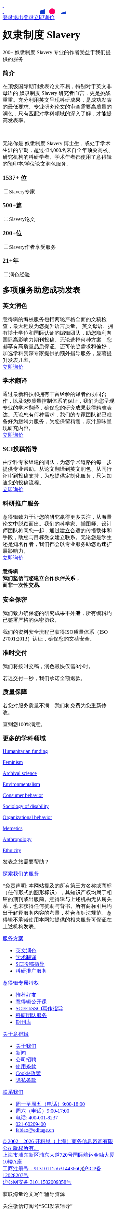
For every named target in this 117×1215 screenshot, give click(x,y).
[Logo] (3, 5)
